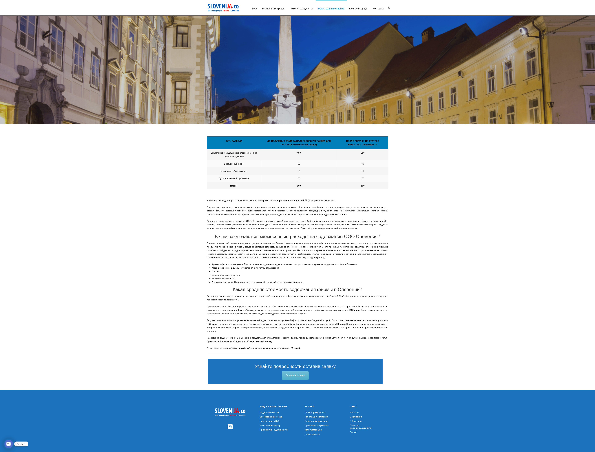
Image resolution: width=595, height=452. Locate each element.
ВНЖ (255, 8)
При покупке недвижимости (274, 429)
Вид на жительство (269, 412)
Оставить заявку (295, 375)
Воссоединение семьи (271, 416)
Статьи (353, 432)
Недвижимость (312, 433)
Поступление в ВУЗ (269, 420)
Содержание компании (316, 420)
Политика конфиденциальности (361, 426)
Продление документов (316, 425)
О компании (356, 416)
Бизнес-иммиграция (273, 8)
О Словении (356, 420)
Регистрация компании (331, 8)
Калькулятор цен (358, 8)
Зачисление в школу (270, 425)
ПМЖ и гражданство (301, 8)
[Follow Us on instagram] (230, 426)
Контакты (378, 8)
